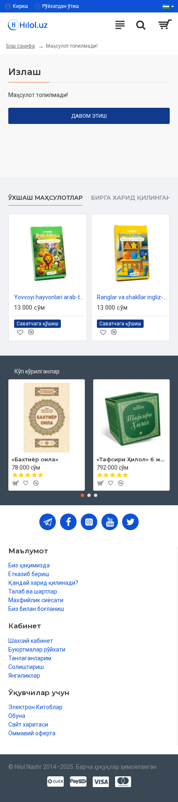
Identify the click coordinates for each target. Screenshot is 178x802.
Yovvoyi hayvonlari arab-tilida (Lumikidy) (49, 297)
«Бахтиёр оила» (35, 459)
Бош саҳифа (20, 46)
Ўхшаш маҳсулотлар (45, 197)
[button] (82, 495)
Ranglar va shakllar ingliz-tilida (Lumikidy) (132, 297)
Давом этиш (89, 116)
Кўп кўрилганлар (37, 371)
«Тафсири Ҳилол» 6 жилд (131, 459)
